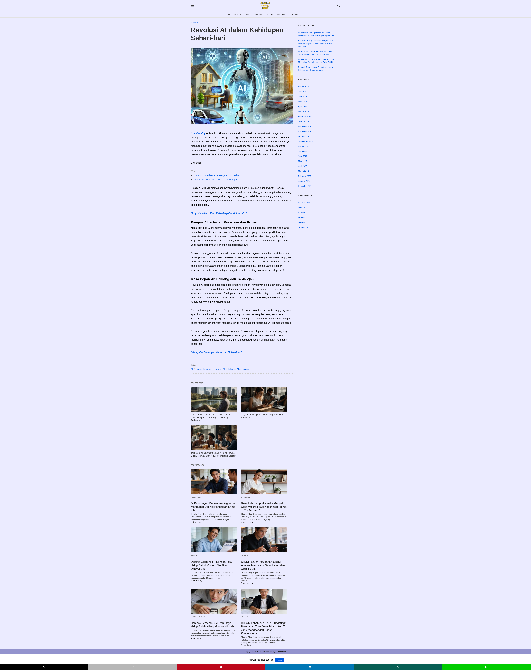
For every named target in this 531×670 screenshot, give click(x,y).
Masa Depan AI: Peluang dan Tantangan (216, 179)
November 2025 (305, 131)
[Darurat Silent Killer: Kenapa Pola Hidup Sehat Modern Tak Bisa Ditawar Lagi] (214, 539)
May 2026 (302, 101)
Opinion (269, 14)
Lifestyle (259, 14)
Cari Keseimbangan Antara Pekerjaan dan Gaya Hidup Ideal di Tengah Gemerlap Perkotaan (211, 417)
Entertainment (296, 14)
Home (228, 14)
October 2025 (304, 136)
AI (192, 369)
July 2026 (302, 91)
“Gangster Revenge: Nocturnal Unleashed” (216, 352)
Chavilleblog (198, 133)
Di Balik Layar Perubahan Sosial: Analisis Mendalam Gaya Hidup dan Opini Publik (263, 565)
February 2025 (304, 176)
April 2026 (302, 106)
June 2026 (302, 96)
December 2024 (305, 186)
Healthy (248, 14)
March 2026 (303, 111)
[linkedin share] (310, 667)
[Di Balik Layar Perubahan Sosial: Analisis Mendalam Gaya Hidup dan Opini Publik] (264, 539)
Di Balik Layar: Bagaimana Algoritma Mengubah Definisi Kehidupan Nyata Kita (213, 507)
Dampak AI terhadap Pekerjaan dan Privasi (217, 175)
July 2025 (302, 151)
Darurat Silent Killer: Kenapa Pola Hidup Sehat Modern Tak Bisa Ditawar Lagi (211, 565)
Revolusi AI (220, 369)
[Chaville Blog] (265, 5)
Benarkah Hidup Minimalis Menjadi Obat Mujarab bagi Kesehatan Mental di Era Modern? (264, 507)
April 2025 (302, 166)
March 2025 (303, 171)
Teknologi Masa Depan (238, 369)
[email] (132, 667)
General (237, 14)
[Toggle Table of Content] (193, 171)
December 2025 (305, 126)
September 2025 (305, 141)
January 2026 (304, 121)
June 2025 (302, 156)
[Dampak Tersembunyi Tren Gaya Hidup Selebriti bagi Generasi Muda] (214, 601)
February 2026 (304, 116)
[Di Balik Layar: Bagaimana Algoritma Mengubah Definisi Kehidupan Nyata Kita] (214, 481)
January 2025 (304, 181)
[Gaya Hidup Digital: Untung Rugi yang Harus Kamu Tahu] (264, 399)
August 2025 (303, 146)
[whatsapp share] (398, 667)
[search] (338, 5)
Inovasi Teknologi (203, 369)
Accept (279, 660)
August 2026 (303, 86)
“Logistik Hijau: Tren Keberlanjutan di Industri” (219, 213)
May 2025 (302, 161)
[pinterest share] (221, 667)
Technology (281, 14)
